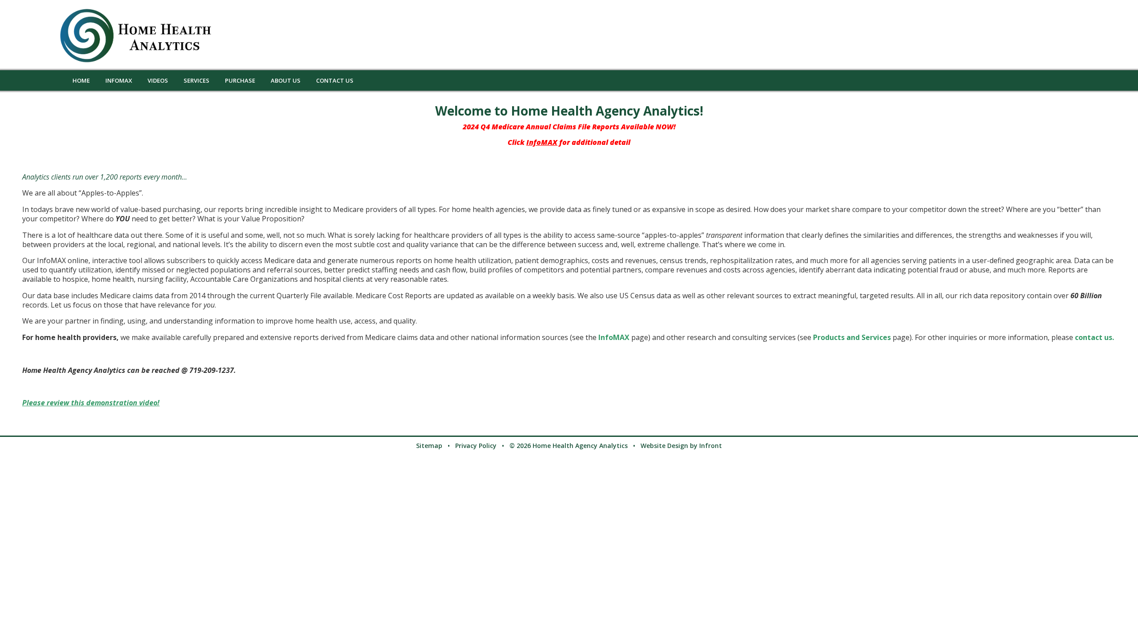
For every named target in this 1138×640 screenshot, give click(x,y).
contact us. (1094, 337)
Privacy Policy (476, 445)
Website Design (664, 445)
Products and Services (853, 337)
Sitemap (429, 445)
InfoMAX (613, 337)
